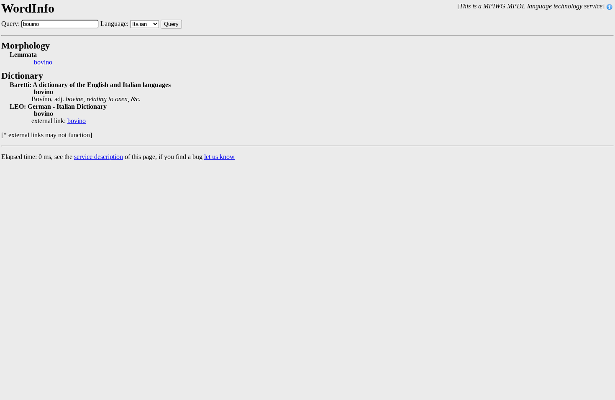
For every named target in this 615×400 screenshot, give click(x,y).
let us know (219, 156)
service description (98, 156)
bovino (43, 62)
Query (171, 24)
